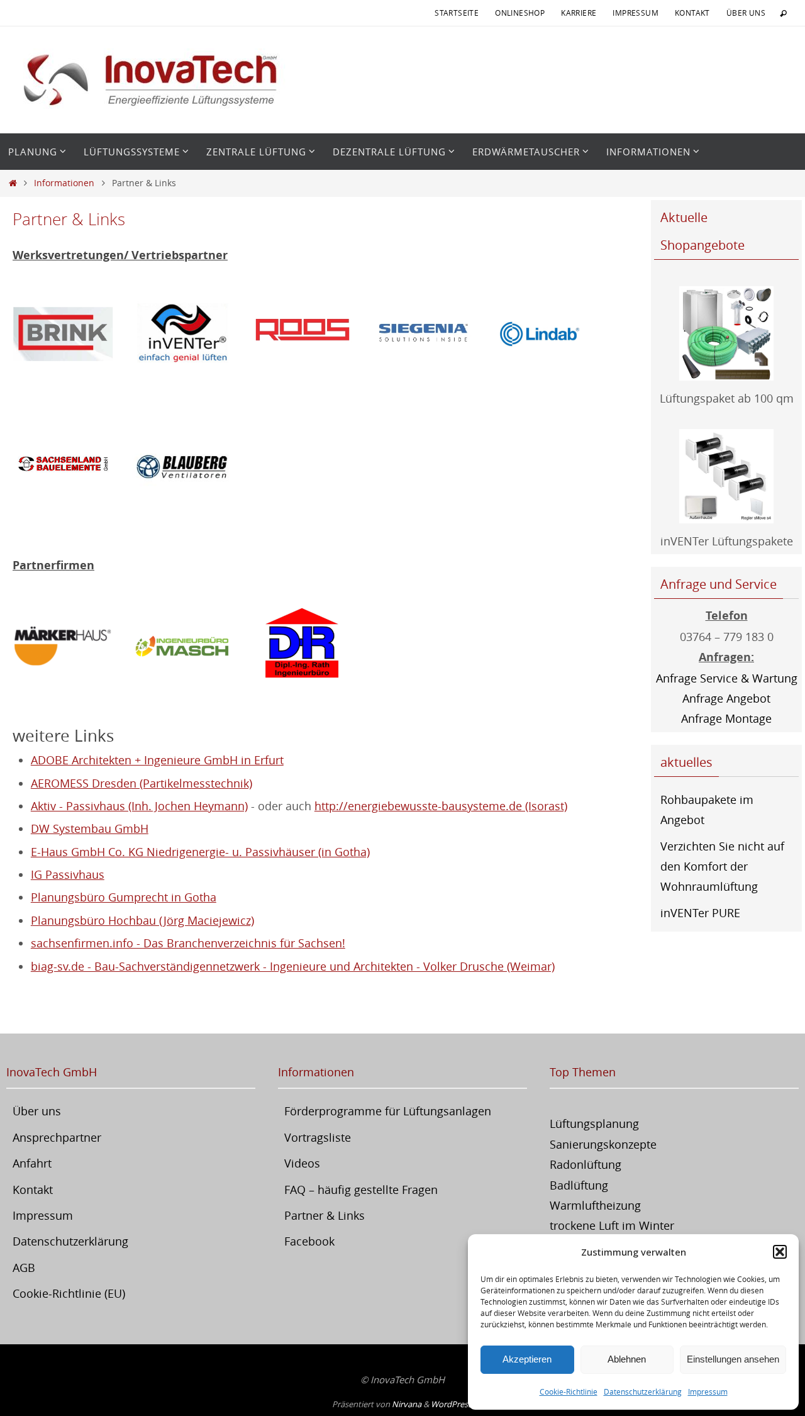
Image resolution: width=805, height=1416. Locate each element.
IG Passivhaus (67, 874)
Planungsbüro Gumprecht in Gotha (123, 897)
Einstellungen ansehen (733, 1359)
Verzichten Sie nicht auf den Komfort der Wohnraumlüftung (722, 867)
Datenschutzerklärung (643, 1391)
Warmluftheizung (595, 1205)
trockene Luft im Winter (612, 1225)
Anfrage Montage (726, 718)
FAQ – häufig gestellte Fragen (361, 1189)
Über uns (745, 13)
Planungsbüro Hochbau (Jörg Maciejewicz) (142, 920)
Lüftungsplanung (594, 1123)
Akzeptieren (527, 1359)
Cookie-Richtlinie (568, 1391)
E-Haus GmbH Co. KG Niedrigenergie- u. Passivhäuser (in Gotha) (200, 851)
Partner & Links (324, 1215)
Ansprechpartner (57, 1137)
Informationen (64, 183)
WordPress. (452, 1404)
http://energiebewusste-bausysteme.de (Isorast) (440, 805)
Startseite (457, 13)
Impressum (708, 1391)
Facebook (309, 1241)
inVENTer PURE (700, 912)
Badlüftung (579, 1185)
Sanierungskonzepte (603, 1144)
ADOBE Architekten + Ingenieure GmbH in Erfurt (157, 759)
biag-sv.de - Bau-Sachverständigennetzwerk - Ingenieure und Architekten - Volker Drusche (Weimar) (293, 966)
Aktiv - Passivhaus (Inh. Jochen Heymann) (139, 805)
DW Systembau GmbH (89, 828)
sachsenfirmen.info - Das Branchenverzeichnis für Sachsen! (188, 943)
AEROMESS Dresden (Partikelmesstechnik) (141, 783)
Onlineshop (520, 13)
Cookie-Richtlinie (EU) (69, 1293)
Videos (302, 1163)
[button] (780, 1252)
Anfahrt (32, 1163)
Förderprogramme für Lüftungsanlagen (387, 1110)
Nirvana (406, 1404)
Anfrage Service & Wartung (726, 678)
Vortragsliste (317, 1137)
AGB (24, 1267)
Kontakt (692, 13)
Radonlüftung (585, 1164)
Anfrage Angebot (726, 698)
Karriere (578, 13)
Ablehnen (627, 1359)
